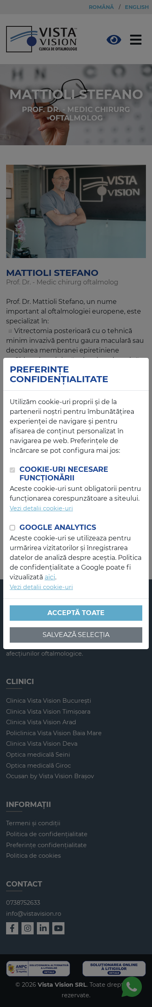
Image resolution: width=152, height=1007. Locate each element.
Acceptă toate (76, 613)
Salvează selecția (76, 635)
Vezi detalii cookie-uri (41, 508)
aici (50, 577)
